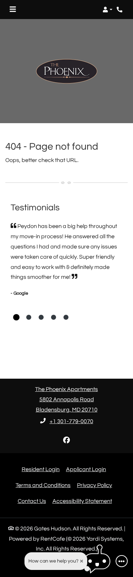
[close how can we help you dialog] (81, 561)
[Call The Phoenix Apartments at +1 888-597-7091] (120, 9)
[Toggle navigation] (13, 9)
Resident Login (41, 469)
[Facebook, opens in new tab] (67, 440)
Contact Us (32, 501)
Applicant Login (86, 469)
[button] (107, 9)
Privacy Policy (94, 485)
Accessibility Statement (82, 501)
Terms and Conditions (43, 485)
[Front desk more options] (122, 561)
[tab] (16, 317)
